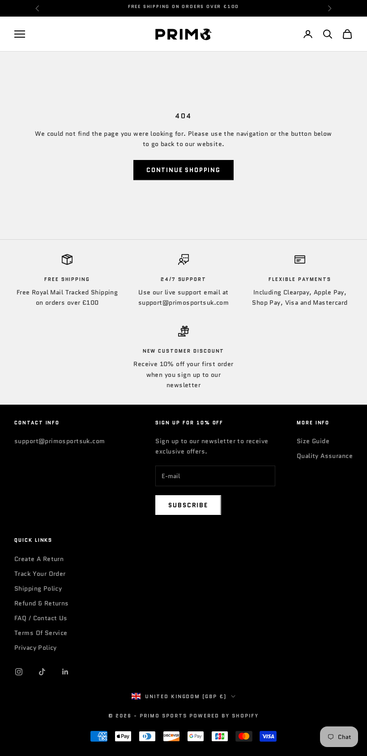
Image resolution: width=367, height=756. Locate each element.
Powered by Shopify (224, 715)
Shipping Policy (38, 588)
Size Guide (313, 440)
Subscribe (188, 505)
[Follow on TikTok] (42, 671)
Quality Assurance (325, 455)
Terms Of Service (41, 632)
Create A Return (39, 558)
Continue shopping (183, 170)
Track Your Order (40, 573)
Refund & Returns (41, 603)
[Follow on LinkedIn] (65, 671)
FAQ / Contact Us (41, 617)
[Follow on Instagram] (18, 671)
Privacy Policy (35, 647)
